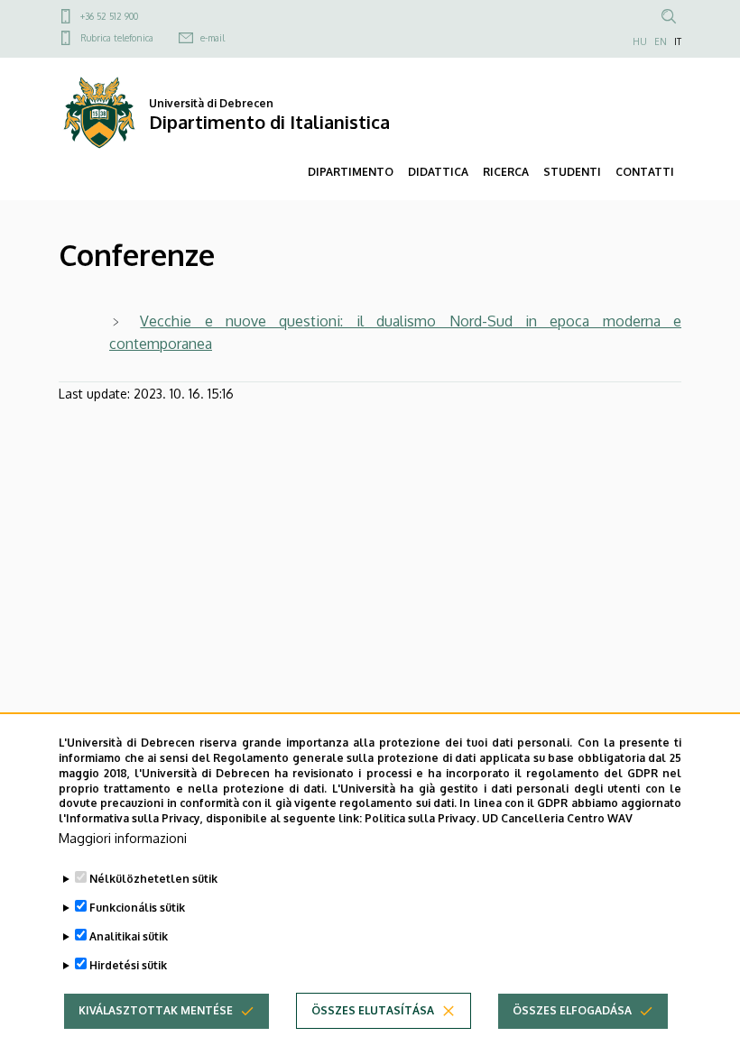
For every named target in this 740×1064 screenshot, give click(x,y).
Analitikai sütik (128, 936)
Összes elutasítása (372, 1010)
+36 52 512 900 (109, 16)
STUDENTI (572, 172)
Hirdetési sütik (128, 965)
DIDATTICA (438, 172)
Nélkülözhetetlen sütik (153, 878)
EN (660, 41)
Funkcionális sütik (137, 907)
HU (640, 41)
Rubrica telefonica (116, 37)
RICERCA (506, 172)
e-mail (212, 37)
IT (677, 41)
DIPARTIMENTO (350, 172)
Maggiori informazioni (123, 838)
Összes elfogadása (572, 1010)
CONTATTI (644, 172)
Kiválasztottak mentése (156, 1010)
